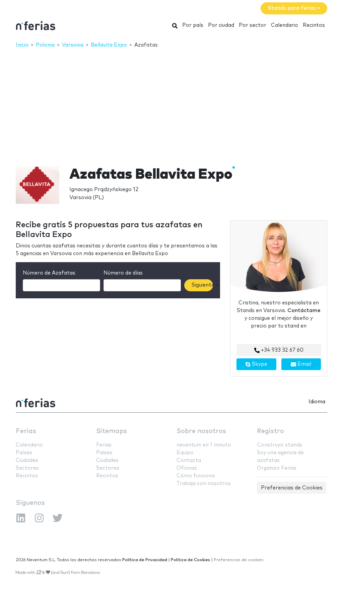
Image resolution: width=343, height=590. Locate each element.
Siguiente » (202, 285)
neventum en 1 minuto (204, 445)
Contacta (189, 460)
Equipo (185, 452)
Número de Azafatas (49, 273)
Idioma (316, 401)
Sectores (27, 468)
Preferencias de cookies (239, 560)
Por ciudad (221, 25)
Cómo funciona (196, 475)
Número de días (123, 273)
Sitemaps (111, 431)
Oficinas (187, 468)
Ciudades (27, 460)
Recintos (314, 25)
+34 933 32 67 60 (281, 350)
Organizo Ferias (276, 468)
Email (303, 364)
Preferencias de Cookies (292, 487)
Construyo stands (279, 445)
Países (24, 452)
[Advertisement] (171, 103)
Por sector (252, 25)
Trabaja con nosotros (204, 483)
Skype (259, 364)
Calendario (284, 25)
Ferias (26, 431)
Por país (192, 25)
